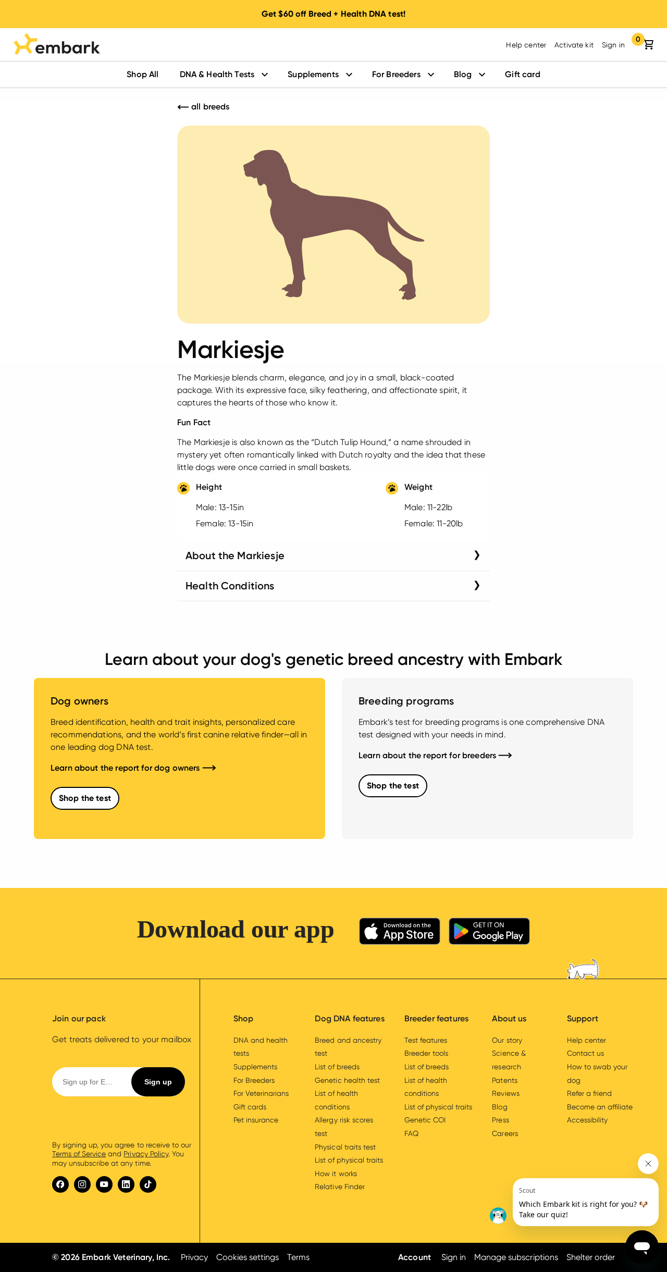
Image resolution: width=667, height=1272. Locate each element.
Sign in (613, 45)
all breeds (209, 107)
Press (500, 1120)
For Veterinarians (261, 1093)
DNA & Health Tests (217, 74)
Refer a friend (589, 1093)
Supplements (313, 74)
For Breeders (396, 74)
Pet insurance (255, 1120)
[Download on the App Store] (399, 933)
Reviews (505, 1093)
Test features (425, 1040)
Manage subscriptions (516, 1257)
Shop (243, 1018)
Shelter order (590, 1257)
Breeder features (436, 1018)
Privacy (194, 1257)
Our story (507, 1040)
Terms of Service (79, 1154)
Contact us (585, 1053)
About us (509, 1018)
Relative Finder (339, 1186)
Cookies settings (247, 1257)
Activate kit (574, 45)
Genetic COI (425, 1120)
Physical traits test (345, 1147)
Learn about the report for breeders (428, 755)
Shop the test (85, 798)
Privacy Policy (145, 1154)
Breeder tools (426, 1053)
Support (582, 1018)
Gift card (522, 74)
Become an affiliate (600, 1107)
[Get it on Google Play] (489, 933)
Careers (504, 1133)
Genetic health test (347, 1080)
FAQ (411, 1133)
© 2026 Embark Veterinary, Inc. (111, 1257)
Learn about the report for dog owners (126, 768)
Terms (298, 1257)
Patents (504, 1080)
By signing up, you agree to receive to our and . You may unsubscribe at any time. (121, 1154)
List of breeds (337, 1067)
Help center (526, 45)
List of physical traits (348, 1160)
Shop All (142, 74)
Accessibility (587, 1120)
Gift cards (249, 1107)
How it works (335, 1173)
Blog (463, 74)
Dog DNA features (349, 1018)
